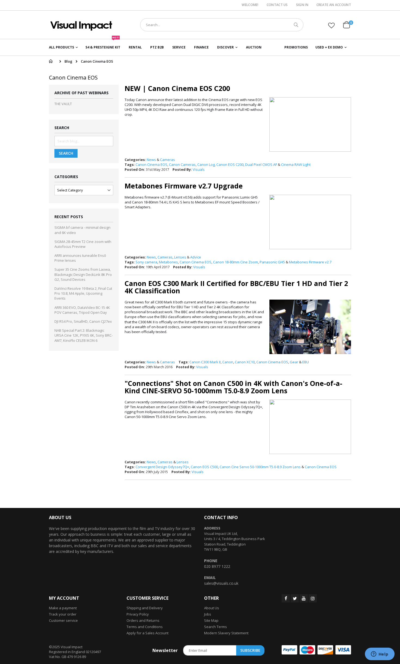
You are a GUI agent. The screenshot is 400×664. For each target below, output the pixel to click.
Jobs (207, 614)
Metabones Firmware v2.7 (310, 262)
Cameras (167, 159)
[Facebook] (286, 598)
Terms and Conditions (145, 626)
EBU (305, 362)
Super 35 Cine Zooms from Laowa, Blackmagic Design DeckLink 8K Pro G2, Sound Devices (83, 274)
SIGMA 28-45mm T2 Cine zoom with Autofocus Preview (82, 244)
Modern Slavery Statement (226, 633)
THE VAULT (63, 103)
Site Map (211, 620)
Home (51, 61)
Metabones (168, 262)
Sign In (302, 5)
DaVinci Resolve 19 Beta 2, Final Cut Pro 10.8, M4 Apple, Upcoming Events (83, 293)
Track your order (62, 614)
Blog (68, 61)
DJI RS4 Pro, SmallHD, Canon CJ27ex (83, 321)
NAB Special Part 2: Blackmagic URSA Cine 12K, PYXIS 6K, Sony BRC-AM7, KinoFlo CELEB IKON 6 (83, 335)
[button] (331, 25)
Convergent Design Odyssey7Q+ (162, 466)
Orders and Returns (143, 620)
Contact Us (277, 5)
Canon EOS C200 (230, 164)
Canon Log (206, 164)
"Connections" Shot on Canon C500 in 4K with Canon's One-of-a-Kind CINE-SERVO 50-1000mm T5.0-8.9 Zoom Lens (233, 387)
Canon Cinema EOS (151, 164)
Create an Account (333, 5)
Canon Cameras (182, 164)
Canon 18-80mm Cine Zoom (235, 262)
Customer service (63, 620)
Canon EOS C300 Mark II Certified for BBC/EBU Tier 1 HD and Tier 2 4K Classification (236, 287)
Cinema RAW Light (295, 164)
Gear (294, 362)
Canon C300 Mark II (205, 362)
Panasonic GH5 (272, 262)
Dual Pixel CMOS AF (261, 164)
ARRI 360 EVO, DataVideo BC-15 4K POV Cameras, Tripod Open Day (82, 310)
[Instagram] (313, 598)
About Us (211, 607)
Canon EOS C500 (204, 466)
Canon (227, 362)
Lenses (180, 257)
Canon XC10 (245, 362)
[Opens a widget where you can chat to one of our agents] (380, 654)
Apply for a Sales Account (147, 633)
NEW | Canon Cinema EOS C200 (177, 88)
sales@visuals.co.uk (221, 583)
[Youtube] (304, 598)
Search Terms (215, 626)
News (151, 159)
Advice (195, 257)
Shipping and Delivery (145, 607)
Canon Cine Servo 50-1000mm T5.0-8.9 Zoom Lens (260, 466)
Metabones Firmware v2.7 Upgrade (184, 185)
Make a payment (63, 607)
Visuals (199, 169)
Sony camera (146, 262)
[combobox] (221, 24)
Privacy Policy (138, 614)
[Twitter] (295, 598)
